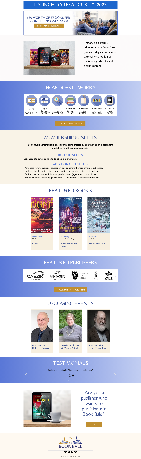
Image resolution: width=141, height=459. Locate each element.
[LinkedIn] (75, 451)
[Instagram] (65, 451)
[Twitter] (72, 451)
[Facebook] (69, 451)
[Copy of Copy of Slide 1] (70, 380)
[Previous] (26, 375)
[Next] (115, 375)
